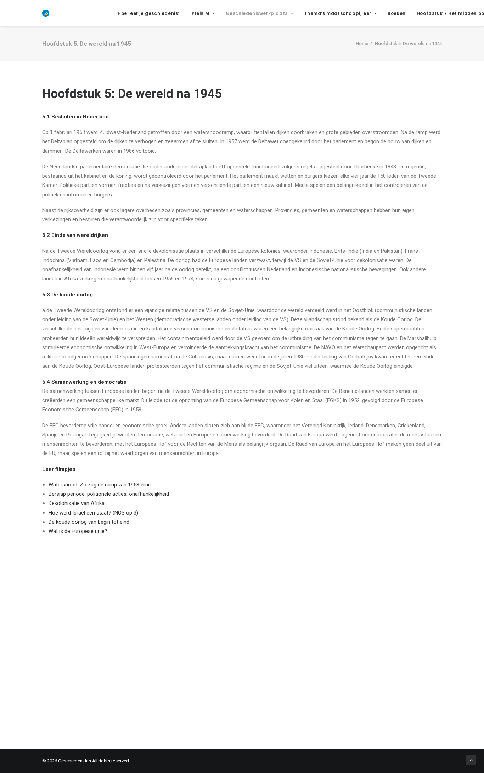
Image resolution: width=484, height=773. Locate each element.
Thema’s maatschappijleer (337, 13)
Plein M (200, 13)
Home (362, 43)
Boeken (397, 13)
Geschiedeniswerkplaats (257, 13)
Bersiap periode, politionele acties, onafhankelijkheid (109, 494)
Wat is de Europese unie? (78, 531)
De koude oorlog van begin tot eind (89, 522)
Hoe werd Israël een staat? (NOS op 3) (93, 513)
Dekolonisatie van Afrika (77, 503)
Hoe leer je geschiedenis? (149, 13)
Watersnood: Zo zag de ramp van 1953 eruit (100, 485)
